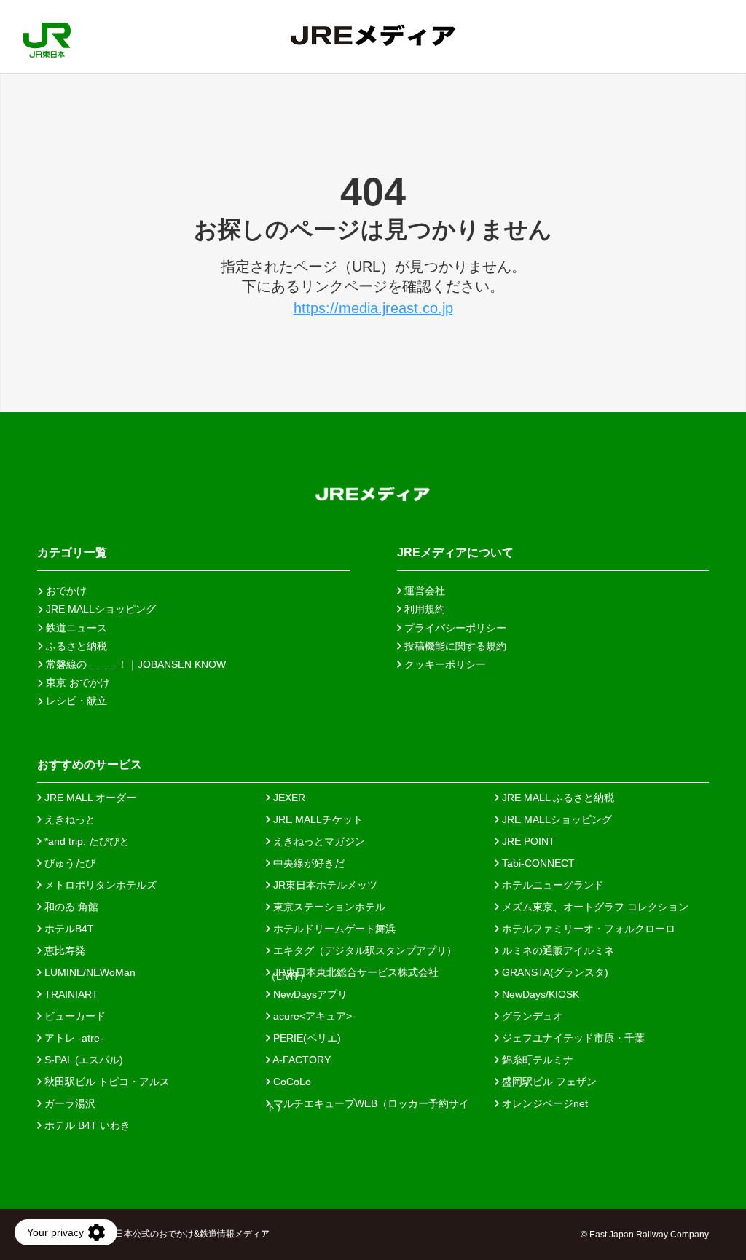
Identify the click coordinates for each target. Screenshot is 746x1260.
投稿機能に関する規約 (453, 646)
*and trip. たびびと (86, 841)
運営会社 (423, 590)
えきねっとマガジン (317, 841)
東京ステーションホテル (327, 906)
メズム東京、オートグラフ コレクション (593, 906)
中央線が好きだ (307, 863)
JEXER (287, 797)
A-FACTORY (300, 1059)
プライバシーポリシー (453, 628)
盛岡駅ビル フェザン (548, 1081)
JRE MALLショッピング (555, 819)
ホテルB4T (68, 928)
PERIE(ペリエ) (305, 1038)
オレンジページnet (543, 1103)
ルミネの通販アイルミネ (556, 950)
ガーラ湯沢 (68, 1103)
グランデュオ (531, 1016)
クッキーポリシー (443, 664)
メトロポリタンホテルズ (99, 885)
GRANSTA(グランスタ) (553, 972)
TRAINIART (70, 994)
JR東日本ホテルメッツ (323, 885)
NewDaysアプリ (309, 994)
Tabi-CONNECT (537, 863)
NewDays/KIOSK (539, 994)
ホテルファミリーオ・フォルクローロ (587, 928)
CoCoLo (290, 1081)
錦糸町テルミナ (536, 1059)
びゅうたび (68, 863)
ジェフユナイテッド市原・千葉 (572, 1038)
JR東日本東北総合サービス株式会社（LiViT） (352, 972)
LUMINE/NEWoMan (89, 972)
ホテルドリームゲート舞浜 (333, 928)
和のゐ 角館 (70, 906)
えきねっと (68, 819)
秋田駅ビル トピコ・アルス (106, 1081)
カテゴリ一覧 (72, 552)
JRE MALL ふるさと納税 (556, 797)
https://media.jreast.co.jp (373, 308)
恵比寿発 (63, 950)
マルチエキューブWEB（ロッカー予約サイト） (367, 1103)
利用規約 (423, 609)
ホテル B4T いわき (86, 1125)
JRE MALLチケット (316, 819)
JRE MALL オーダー (89, 797)
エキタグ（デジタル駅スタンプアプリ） (363, 950)
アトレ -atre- (72, 1038)
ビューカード (74, 1016)
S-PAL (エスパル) (82, 1059)
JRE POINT (527, 841)
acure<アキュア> (311, 1016)
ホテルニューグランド (551, 885)
